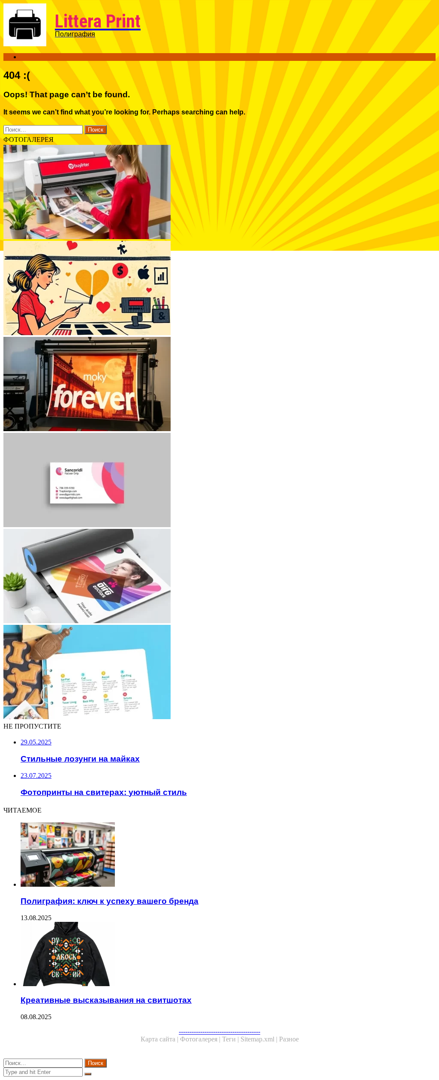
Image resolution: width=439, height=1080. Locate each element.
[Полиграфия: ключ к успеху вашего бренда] (228, 855)
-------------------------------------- (219, 1031)
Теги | (231, 1039)
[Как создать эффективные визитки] (219, 481)
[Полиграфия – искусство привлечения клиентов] (219, 289)
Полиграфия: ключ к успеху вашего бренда (109, 901)
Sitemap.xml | (260, 1039)
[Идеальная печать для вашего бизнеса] (219, 577)
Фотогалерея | (201, 1039)
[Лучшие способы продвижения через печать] (219, 193)
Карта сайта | (160, 1039)
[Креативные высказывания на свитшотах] (228, 955)
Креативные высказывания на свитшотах (106, 1000)
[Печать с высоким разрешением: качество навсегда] (219, 385)
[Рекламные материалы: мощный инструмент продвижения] (219, 673)
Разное (289, 1039)
